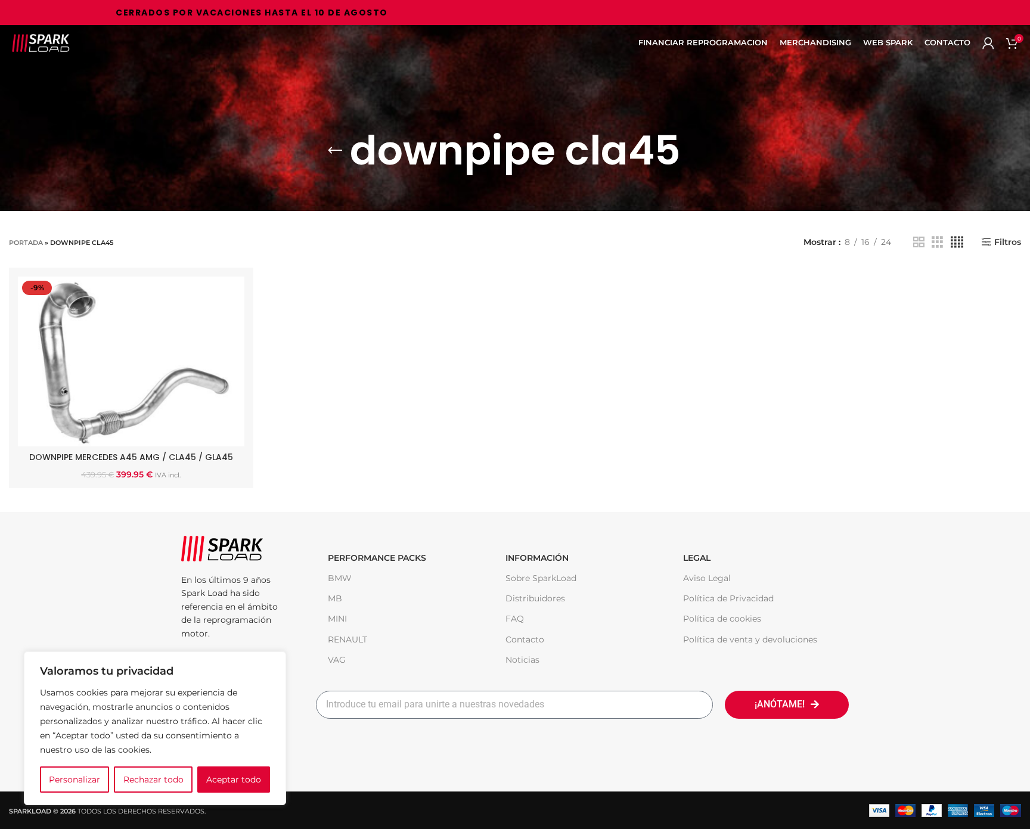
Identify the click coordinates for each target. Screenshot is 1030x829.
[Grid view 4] (957, 242)
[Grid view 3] (937, 242)
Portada (26, 242)
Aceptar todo (233, 779)
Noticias (522, 659)
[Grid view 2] (918, 242)
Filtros (1007, 242)
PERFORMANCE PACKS (377, 557)
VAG (337, 659)
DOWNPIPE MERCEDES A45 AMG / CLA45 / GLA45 (131, 457)
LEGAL (697, 557)
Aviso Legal (707, 578)
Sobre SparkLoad (540, 578)
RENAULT (347, 639)
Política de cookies (722, 618)
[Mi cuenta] (988, 43)
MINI (337, 618)
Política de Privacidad (728, 598)
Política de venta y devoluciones (750, 639)
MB (335, 598)
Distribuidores (535, 598)
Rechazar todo (153, 779)
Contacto (524, 639)
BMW (340, 578)
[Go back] (335, 151)
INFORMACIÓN (537, 557)
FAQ (514, 618)
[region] (155, 728)
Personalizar (74, 779)
